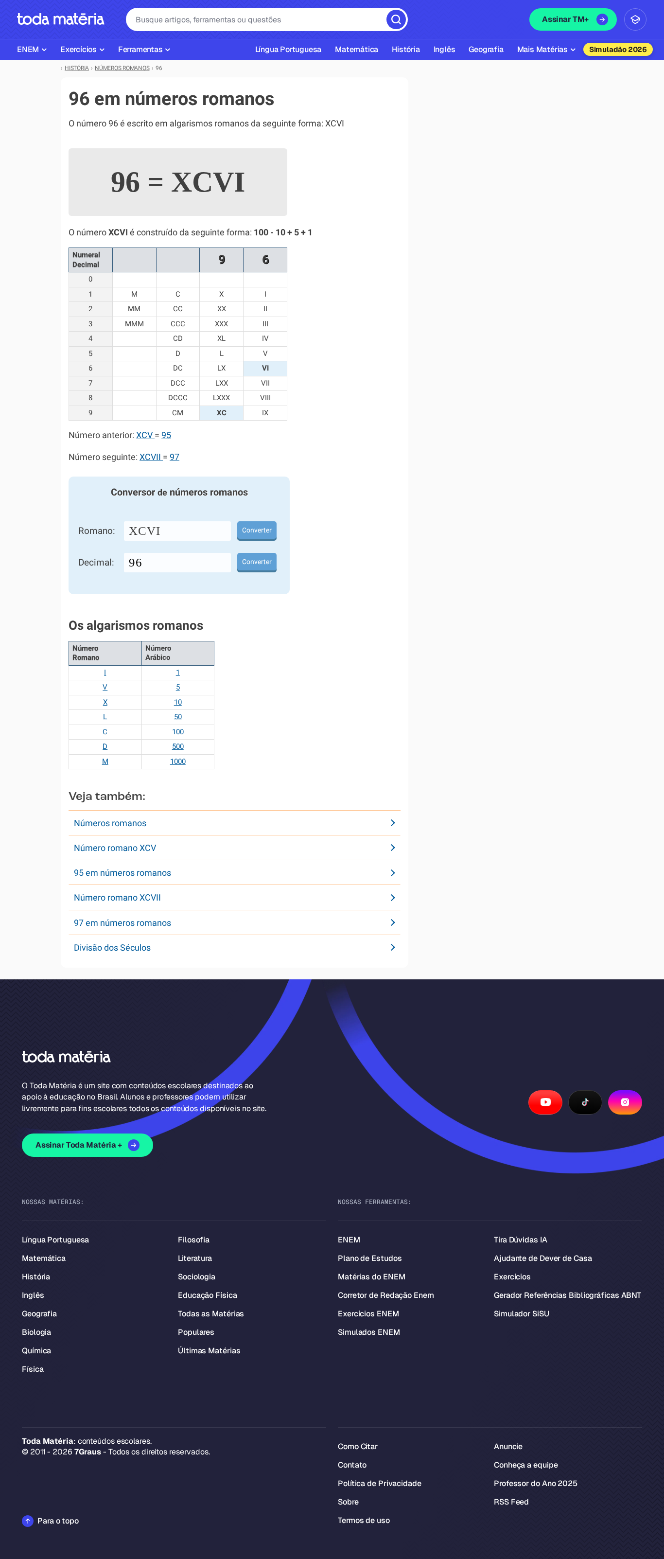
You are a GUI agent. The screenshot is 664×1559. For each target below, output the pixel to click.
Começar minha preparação (323, 861)
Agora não (332, 890)
